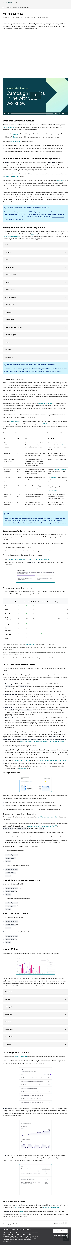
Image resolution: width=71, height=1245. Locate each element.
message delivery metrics (51, 1207)
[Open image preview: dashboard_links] (35, 1085)
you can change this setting (11, 236)
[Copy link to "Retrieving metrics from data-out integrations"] (37, 814)
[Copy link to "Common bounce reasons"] (25, 379)
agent (21, 1211)
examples (22, 768)
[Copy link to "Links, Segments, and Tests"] (30, 1052)
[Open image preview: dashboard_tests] (35, 1179)
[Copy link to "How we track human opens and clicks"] (36, 665)
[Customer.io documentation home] (8, 2)
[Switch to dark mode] (17, 2)
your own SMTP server (44, 424)
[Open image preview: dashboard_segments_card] (35, 1135)
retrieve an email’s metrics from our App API (42, 826)
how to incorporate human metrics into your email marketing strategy (42, 741)
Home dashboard (8, 127)
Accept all (60, 1231)
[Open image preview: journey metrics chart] (35, 966)
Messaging (8, 7)
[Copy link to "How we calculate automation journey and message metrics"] (61, 158)
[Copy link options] (21, 18)
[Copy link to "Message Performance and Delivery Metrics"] (46, 227)
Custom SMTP (14, 421)
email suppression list (45, 403)
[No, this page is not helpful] (7, 1226)
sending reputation (61, 469)
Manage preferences (60, 1235)
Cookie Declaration (16, 1238)
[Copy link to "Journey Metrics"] (20, 949)
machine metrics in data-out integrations (53, 760)
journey (15, 134)
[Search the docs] (20, 2)
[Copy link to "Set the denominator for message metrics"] (38, 531)
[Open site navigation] (2, 7)
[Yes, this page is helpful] (4, 1226)
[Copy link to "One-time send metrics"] (26, 1201)
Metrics (15, 7)
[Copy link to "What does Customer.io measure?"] (36, 121)
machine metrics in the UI (22, 760)
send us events (30, 644)
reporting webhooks (50, 817)
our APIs (40, 817)
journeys (60, 180)
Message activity (39, 518)
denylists (53, 477)
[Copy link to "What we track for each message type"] (36, 588)
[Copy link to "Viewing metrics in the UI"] (22, 773)
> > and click (30, 559)
